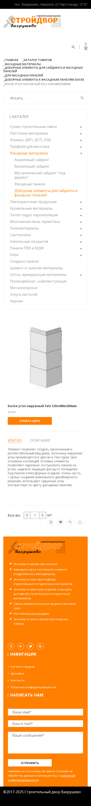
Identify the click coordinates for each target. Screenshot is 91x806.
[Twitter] (30, 646)
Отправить (30, 763)
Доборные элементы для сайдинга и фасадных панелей (43, 69)
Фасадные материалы (23, 64)
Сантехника (20, 234)
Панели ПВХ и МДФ (27, 248)
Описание (40, 440)
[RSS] (40, 646)
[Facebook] (11, 646)
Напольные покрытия (29, 241)
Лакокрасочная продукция (33, 201)
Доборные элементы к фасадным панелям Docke (44, 80)
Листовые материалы (29, 133)
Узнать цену (29, 421)
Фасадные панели (29, 184)
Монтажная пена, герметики (35, 221)
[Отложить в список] (60, 522)
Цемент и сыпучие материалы (36, 268)
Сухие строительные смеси (33, 126)
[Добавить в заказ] (50, 522)
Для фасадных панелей (24, 75)
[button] (81, 126)
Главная (11, 60)
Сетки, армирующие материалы (38, 274)
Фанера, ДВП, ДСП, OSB (30, 139)
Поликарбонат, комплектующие (38, 281)
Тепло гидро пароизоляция (34, 214)
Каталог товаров (38, 60)
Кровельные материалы (31, 208)
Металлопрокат (24, 287)
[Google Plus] (20, 646)
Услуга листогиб (24, 294)
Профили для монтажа (29, 146)
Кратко (15, 440)
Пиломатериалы (24, 228)
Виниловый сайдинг (31, 166)
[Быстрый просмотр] (70, 522)
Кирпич (16, 301)
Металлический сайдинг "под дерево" (39, 175)
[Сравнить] (80, 522)
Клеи (14, 254)
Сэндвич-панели (24, 261)
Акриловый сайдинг (31, 159)
